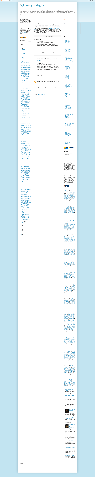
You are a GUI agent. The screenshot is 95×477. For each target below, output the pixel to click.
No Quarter (66, 79)
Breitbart (66, 106)
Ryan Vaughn (70, 355)
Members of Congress (67, 315)
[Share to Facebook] (51, 36)
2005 (21, 234)
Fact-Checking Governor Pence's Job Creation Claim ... (26, 63)
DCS (73, 236)
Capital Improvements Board (68, 213)
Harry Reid (68, 265)
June (22, 57)
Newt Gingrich (68, 326)
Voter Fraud (65, 380)
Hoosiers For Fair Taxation (69, 58)
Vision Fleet (73, 378)
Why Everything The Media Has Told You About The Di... (26, 126)
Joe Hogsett (66, 287)
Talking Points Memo (68, 94)
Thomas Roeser (67, 371)
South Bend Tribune (68, 134)
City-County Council (70, 222)
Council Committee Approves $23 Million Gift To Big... (25, 199)
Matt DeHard (70, 313)
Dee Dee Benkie (72, 237)
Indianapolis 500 (66, 275)
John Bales (66, 289)
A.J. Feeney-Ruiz (66, 190)
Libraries (70, 300)
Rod (72, 351)
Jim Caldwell (65, 285)
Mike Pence (70, 319)
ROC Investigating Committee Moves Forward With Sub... (25, 171)
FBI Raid (71, 254)
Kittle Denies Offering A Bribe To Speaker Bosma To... (26, 189)
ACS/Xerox (67, 191)
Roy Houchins (67, 353)
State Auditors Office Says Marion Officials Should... (25, 106)
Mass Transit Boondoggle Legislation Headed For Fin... (26, 162)
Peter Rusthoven (72, 336)
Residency (65, 347)
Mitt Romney (73, 321)
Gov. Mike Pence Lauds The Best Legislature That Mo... (25, 158)
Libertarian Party (66, 300)
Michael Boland (66, 316)
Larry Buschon (70, 297)
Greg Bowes (72, 262)
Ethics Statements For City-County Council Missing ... (25, 86)
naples (65, 323)
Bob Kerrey (72, 206)
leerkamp (68, 299)
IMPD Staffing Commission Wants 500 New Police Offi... (26, 117)
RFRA (70, 347)
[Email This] (48, 36)
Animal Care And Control (71, 194)
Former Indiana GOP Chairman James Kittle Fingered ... (26, 209)
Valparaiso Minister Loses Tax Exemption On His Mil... (25, 156)
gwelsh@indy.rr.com (23, 32)
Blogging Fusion (67, 43)
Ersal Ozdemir (71, 251)
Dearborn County (66, 237)
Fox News (66, 116)
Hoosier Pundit (67, 57)
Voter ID (70, 380)
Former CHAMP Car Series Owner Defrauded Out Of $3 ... (26, 99)
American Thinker (67, 41)
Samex (65, 356)
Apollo (71, 196)
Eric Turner (69, 250)
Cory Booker (72, 228)
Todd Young (72, 374)
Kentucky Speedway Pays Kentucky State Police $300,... (25, 214)
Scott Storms (72, 358)
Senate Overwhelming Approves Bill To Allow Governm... (26, 203)
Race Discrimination (70, 342)
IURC (67, 278)
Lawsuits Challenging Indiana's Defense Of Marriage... (26, 150)
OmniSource (72, 329)
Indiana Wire (67, 122)
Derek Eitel (66, 240)
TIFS (71, 371)
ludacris (69, 303)
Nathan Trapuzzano (69, 323)
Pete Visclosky (66, 336)
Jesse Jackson (69, 284)
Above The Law (67, 38)
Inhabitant (74, 277)
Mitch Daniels (71, 320)
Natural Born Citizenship (69, 325)
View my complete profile (67, 21)
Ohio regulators (66, 329)
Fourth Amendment (71, 256)
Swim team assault (73, 366)
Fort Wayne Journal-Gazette (69, 113)
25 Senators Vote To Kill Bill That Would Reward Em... (25, 183)
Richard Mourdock (67, 349)
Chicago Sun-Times (68, 107)
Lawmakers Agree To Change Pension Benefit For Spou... (25, 177)
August (22, 54)
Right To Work (69, 351)
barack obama (66, 200)
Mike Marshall (66, 319)
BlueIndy (68, 206)
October (22, 52)
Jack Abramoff (71, 278)
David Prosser (70, 235)
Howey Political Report (68, 118)
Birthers (65, 206)
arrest (70, 198)
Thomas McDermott (72, 370)
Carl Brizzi (71, 214)
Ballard (68, 199)
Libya (73, 300)
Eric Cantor (66, 249)
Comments (67, 154)
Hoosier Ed (66, 56)
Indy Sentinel (67, 65)
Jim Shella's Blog (67, 68)
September (23, 53)
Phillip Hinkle (72, 337)
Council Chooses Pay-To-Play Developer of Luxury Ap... (25, 139)
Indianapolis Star (67, 125)
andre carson (72, 192)
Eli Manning (65, 248)
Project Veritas (70, 340)
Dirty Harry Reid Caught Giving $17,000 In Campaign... (26, 84)
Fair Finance (71, 253)
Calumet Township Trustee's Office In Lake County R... (25, 74)
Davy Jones (69, 236)
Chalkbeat (66, 44)
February (22, 221)
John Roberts (69, 291)
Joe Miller (71, 287)
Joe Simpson (69, 288)
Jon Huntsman (67, 292)
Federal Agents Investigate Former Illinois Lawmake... (25, 113)
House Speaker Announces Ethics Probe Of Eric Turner (25, 121)
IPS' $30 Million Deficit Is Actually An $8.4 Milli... (25, 166)
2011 (21, 226)
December (23, 49)
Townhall (66, 96)
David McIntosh (69, 234)
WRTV (66, 140)
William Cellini (73, 383)
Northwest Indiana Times (68, 131)
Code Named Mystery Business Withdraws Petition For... (26, 181)
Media (66, 314)
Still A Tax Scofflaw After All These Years (25, 115)
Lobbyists (71, 302)
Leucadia (72, 299)
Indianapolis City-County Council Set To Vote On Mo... (26, 144)
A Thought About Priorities (25, 135)
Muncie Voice (67, 76)
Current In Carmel (67, 109)
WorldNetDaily (67, 143)
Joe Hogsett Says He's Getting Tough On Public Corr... (25, 146)
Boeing (65, 207)
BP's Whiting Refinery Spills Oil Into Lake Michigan (26, 91)
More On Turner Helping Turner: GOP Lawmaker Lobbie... (26, 137)
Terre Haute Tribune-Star (68, 136)
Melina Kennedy (71, 314)
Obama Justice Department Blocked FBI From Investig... (25, 152)
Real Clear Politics (67, 133)
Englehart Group (73, 248)
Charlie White (71, 217)
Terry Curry (72, 369)
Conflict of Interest (66, 226)
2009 (21, 229)
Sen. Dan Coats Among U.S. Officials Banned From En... (25, 123)
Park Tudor (72, 331)
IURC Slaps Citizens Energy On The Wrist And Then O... (26, 128)
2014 (21, 48)
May (22, 58)
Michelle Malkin (67, 75)
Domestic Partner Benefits (70, 241)
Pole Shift (65, 338)
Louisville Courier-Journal (69, 127)
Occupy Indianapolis (71, 328)
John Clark (71, 289)
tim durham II (71, 372)
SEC (70, 359)
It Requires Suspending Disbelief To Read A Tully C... (26, 219)
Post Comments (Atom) (41, 94)
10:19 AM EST (39, 60)
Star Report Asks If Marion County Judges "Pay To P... (25, 148)
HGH (73, 266)
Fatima (68, 254)
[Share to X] (50, 36)
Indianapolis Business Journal (69, 123)
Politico (66, 132)
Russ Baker (66, 88)
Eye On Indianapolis (68, 49)
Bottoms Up (67, 208)
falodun (65, 254)
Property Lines (67, 85)
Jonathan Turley (67, 69)
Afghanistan (72, 191)
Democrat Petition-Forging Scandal (69, 238)
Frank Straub (73, 257)
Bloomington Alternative (68, 105)
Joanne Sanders (71, 285)
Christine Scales (67, 219)
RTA (71, 353)
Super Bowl (67, 365)
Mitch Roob (68, 321)
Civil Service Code (69, 223)
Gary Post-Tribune (67, 117)
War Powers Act (72, 381)
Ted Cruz (68, 369)
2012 (21, 225)
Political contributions (71, 338)
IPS (65, 278)
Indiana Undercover (71, 274)
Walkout (73, 380)
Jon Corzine (73, 291)
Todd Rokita (68, 374)
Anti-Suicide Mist (72, 195)
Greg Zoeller (70, 263)
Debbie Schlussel (67, 48)
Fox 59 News (67, 115)
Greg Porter (65, 263)
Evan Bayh (65, 253)
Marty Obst (65, 312)
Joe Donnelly (72, 286)
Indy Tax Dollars (67, 67)
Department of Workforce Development (70, 239)
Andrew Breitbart (69, 193)
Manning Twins (70, 304)
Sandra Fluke (68, 356)
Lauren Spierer (67, 298)
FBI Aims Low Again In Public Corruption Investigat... (25, 205)
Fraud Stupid (67, 50)
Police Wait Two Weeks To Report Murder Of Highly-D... (26, 217)
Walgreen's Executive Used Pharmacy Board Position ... (25, 65)
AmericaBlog (67, 40)
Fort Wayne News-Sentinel (69, 114)
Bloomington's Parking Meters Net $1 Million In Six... (25, 70)
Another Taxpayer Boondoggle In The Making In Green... (26, 169)
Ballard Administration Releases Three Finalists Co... (26, 196)
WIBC (70, 383)
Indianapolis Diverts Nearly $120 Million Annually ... (25, 93)
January (22, 222)
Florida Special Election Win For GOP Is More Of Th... (26, 164)
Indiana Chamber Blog (68, 60)
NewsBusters (67, 77)
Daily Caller (66, 47)
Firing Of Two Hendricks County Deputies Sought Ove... (26, 76)
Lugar (72, 303)
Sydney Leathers (67, 367)
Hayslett (72, 265)
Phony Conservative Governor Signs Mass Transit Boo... (25, 80)
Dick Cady (71, 240)
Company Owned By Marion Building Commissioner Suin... (25, 212)
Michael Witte (72, 317)
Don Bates (65, 242)
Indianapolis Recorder (68, 124)
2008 (21, 230)
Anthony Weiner (66, 195)
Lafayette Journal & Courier (69, 126)
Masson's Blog (67, 74)
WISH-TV (66, 139)
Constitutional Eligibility (67, 227)
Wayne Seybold (67, 382)
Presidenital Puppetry (68, 84)
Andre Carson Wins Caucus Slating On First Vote (72, 410)
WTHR (66, 141)
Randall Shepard (73, 343)
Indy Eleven (69, 277)
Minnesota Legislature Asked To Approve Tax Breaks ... (26, 104)
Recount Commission (68, 344)
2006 (21, 233)
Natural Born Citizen (71, 324)
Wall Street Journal (66, 381)
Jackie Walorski (69, 279)
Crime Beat (65, 229)
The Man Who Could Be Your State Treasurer (25, 88)
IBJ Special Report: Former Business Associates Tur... (25, 173)
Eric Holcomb (71, 249)
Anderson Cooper (66, 192)
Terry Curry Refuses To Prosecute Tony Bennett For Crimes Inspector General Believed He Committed (70, 455)
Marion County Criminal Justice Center (69, 307)
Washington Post (67, 142)
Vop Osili (67, 379)
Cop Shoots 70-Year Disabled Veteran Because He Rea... (25, 154)
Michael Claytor (72, 316)
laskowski (74, 297)
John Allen (73, 288)
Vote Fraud (71, 379)
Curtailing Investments (71, 229)
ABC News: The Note (68, 104)
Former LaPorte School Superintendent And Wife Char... (25, 111)
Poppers (72, 339)
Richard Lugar (70, 348)
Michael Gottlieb (66, 317)
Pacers (71, 330)
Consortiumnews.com (68, 108)
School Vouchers (66, 357)
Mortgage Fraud (72, 322)
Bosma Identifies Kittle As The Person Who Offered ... (25, 185)
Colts (73, 225)
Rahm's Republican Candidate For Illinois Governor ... (26, 132)
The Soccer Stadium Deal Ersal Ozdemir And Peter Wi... (26, 175)
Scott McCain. (68, 358)
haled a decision (41, 22)
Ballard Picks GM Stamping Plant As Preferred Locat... (25, 160)
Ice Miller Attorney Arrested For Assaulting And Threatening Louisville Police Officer (72, 426)
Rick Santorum (71, 350)
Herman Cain (69, 266)
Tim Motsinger (70, 373)
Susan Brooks (72, 365)
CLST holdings (71, 224)
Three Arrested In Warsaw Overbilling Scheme (25, 95)
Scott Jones (71, 357)
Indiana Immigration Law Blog (69, 61)
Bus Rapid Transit (71, 212)
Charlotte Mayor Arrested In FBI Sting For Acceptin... (26, 82)
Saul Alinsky (72, 356)
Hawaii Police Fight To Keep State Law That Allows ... (25, 119)
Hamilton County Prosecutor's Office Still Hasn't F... (25, 97)
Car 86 (73, 213)
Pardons (68, 331)
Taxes (64, 369)
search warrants (66, 359)
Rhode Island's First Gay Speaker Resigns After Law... (26, 108)
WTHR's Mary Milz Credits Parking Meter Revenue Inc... (26, 130)
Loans (68, 302)
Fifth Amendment (70, 255)
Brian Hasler (70, 209)
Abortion (71, 190)
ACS (74, 190)
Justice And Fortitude (68, 70)
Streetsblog (66, 93)
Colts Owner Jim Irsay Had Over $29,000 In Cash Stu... (26, 78)
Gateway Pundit (67, 51)
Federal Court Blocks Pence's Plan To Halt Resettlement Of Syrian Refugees (70, 403)
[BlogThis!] (49, 36)
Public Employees (69, 341)
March (22, 61)
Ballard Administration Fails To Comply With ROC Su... (25, 102)
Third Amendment (66, 370)
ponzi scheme (66, 339)
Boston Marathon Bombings (71, 207)
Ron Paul (73, 352)
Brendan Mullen (72, 208)
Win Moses (67, 384)
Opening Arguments (68, 83)
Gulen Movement (70, 264)
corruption (68, 228)
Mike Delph (72, 318)
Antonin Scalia (66, 196)
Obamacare (69, 327)
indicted (65, 277)
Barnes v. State (73, 200)
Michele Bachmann (66, 318)
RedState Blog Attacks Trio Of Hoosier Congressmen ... (25, 194)
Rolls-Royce (69, 352)
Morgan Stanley (67, 322)
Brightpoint (69, 210)
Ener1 (69, 248)
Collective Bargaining (68, 225)
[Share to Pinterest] (52, 36)
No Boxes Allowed (67, 78)
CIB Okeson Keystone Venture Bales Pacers (69, 220)
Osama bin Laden (66, 330)
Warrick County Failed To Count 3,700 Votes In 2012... (26, 201)
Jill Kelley (73, 284)
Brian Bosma (65, 209)
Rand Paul (68, 343)
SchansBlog (66, 92)
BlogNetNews (67, 42)
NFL (72, 326)
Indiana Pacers (70, 271)
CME (74, 224)
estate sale (72, 252)
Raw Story (66, 87)
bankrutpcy (72, 199)
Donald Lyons (70, 242)
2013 (21, 224)
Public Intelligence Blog (68, 86)
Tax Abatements (72, 368)
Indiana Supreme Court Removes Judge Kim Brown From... (26, 192)
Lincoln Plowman (66, 301)
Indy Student (67, 66)
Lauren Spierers (72, 298)
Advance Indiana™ (33, 5)
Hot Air (66, 59)
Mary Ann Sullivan (70, 312)
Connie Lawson (72, 226)
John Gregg (70, 290)
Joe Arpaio (68, 286)
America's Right (67, 39)
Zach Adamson (70, 385)
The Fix (66, 95)
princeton (65, 340)
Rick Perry (65, 350)
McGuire (74, 313)
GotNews (66, 52)
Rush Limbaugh (70, 354)
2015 (21, 47)
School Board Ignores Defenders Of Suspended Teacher (70, 418)
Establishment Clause (67, 252)
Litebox (72, 301)
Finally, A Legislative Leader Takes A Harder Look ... (25, 179)
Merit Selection (72, 315)
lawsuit (65, 299)
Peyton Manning (66, 337)
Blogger (51, 469)
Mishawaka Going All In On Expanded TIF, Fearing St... (25, 207)
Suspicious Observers (68, 135)
